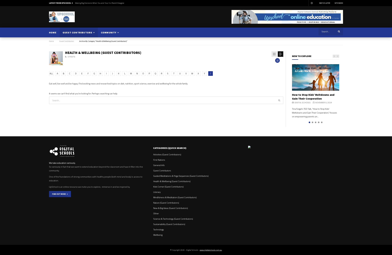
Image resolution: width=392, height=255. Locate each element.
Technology (158, 229)
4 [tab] (318, 122)
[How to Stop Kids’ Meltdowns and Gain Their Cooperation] (315, 77)
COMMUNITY (109, 32)
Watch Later (324, 3)
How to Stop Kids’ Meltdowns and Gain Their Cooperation (313, 96)
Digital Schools (303, 102)
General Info (159, 165)
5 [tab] (321, 122)
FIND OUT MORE (59, 194)
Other (156, 213)
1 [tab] (309, 122)
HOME (53, 32)
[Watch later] (312, 3)
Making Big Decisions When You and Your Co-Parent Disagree (99, 3)
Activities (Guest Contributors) (167, 154)
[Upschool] (62, 16)
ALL (51, 73)
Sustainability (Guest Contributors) (169, 224)
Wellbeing (157, 234)
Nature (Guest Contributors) (166, 202)
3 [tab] (315, 122)
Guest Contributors (66, 41)
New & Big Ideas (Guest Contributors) (170, 208)
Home (51, 41)
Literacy (157, 192)
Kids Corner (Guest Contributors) (168, 186)
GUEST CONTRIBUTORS (77, 32)
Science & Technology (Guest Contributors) (173, 218)
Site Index (339, 3)
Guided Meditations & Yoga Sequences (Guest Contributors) (181, 176)
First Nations (159, 159)
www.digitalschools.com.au (211, 250)
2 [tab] (312, 122)
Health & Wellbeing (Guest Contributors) (171, 181)
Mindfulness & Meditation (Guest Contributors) (175, 197)
